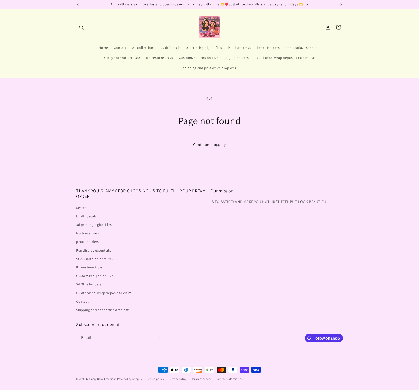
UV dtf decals (86, 216)
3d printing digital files (94, 224)
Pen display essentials (93, 250)
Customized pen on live (94, 276)
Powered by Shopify (129, 379)
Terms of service (202, 378)
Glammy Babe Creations (101, 379)
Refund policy (155, 378)
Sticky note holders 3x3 (94, 259)
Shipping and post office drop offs (102, 310)
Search (81, 207)
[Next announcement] (341, 4)
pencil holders (87, 242)
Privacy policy (178, 378)
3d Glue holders (88, 284)
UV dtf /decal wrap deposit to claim (104, 293)
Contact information (230, 378)
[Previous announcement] (78, 4)
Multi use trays (87, 233)
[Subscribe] (158, 338)
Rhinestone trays (89, 267)
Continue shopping (209, 144)
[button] (81, 27)
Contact (82, 301)
